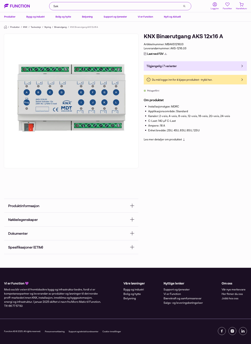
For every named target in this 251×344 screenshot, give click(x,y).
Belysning (87, 16)
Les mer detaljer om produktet (163, 139)
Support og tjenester (115, 16)
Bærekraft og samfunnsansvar (182, 298)
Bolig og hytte (63, 16)
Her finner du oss (232, 293)
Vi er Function (145, 16)
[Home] (5, 27)
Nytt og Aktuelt (172, 16)
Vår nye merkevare (234, 289)
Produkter (9, 16)
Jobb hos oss (230, 298)
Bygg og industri (35, 16)
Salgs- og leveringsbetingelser (183, 302)
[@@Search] (184, 6)
